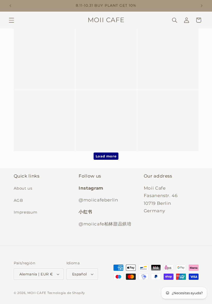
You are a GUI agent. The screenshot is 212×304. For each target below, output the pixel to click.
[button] (11, 20)
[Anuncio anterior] (10, 5)
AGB (18, 200)
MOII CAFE (36, 293)
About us (23, 188)
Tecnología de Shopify (66, 293)
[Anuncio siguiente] (201, 5)
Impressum (25, 212)
